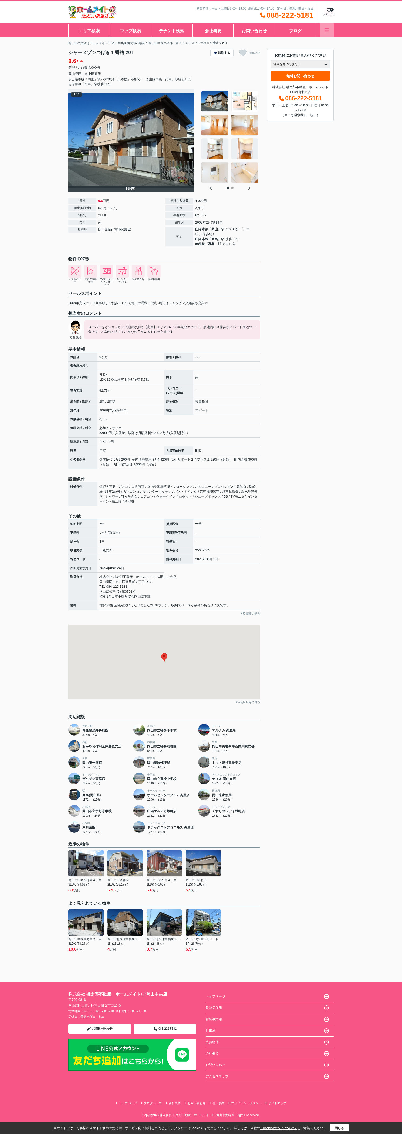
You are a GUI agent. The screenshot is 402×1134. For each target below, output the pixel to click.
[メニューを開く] (326, 30)
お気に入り (254, 52)
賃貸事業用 (214, 1019)
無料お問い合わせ (300, 76)
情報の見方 (253, 613)
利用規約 (218, 1103)
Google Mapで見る (248, 702)
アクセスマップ (217, 1076)
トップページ (215, 996)
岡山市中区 (86, 74)
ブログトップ (153, 1103)
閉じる (339, 1128)
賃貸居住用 (214, 1008)
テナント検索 (171, 30)
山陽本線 (201, 229)
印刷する (224, 52)
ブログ (295, 30)
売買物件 (212, 1042)
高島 (214, 239)
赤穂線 (200, 244)
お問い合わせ (254, 30)
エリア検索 (89, 30)
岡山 (214, 229)
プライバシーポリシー (246, 1103)
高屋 (97, 74)
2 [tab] (232, 188)
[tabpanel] (230, 136)
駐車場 (210, 1030)
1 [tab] (228, 188)
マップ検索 (130, 30)
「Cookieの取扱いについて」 (278, 1128)
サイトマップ (277, 1103)
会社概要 (213, 30)
